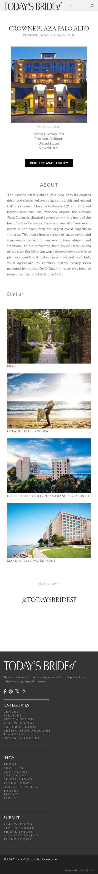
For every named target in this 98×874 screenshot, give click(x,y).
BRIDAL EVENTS (18, 831)
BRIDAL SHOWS (18, 779)
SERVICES (13, 715)
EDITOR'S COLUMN (21, 726)
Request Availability (49, 163)
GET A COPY (15, 775)
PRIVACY (12, 794)
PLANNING (14, 734)
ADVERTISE (14, 768)
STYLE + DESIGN (19, 719)
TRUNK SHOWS (18, 783)
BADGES (11, 790)
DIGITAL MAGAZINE (22, 738)
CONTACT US (16, 771)
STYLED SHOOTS (19, 828)
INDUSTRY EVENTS (21, 786)
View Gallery (49, 127)
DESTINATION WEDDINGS (27, 730)
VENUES (11, 711)
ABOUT (10, 764)
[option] (49, 85)
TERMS (10, 798)
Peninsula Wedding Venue (49, 35)
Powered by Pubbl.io (78, 870)
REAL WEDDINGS (19, 723)
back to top (47, 584)
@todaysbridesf (49, 600)
